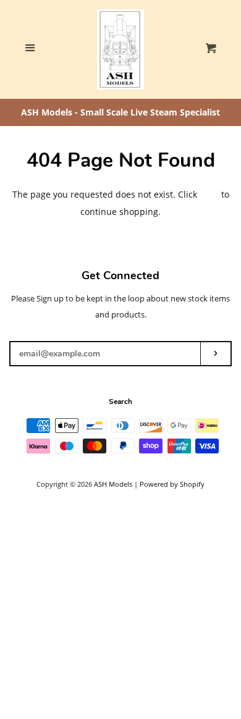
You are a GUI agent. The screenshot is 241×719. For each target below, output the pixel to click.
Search (120, 401)
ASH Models (113, 484)
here (209, 194)
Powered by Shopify (172, 484)
